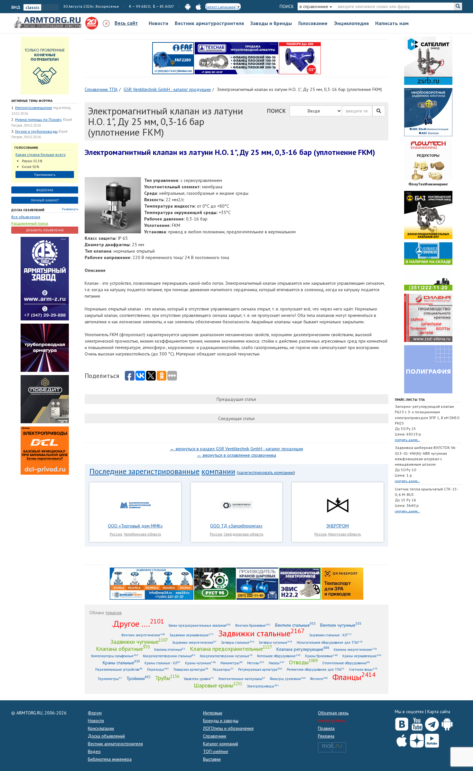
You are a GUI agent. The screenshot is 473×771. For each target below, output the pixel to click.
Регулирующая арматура (260, 669)
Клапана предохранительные (231, 648)
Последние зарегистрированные (144, 471)
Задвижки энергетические (194, 642)
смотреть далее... (407, 440)
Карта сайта (438, 711)
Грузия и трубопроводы (36, 131)
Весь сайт (126, 23)
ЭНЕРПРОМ (337, 526)
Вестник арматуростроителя (209, 23)
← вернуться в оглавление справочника (236, 455)
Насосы (276, 662)
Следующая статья (236, 418)
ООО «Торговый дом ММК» (135, 526)
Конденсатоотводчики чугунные (226, 655)
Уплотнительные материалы (241, 678)
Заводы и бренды (271, 23)
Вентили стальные (295, 625)
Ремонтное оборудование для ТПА (315, 669)
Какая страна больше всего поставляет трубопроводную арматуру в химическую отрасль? (41, 154)
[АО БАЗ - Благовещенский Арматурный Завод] (428, 215)
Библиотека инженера (110, 759)
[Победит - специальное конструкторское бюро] (45, 398)
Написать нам (392, 23)
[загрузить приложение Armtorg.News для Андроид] (187, 6)
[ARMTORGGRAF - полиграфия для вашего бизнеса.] (428, 369)
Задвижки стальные (261, 633)
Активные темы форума (31, 101)
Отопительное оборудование (346, 662)
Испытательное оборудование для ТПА (330, 642)
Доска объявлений (27, 210)
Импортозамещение (33, 107)
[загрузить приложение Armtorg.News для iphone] (198, 6)
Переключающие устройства (119, 669)
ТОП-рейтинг (215, 751)
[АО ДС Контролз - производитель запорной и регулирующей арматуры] (45, 347)
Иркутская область (344, 534)
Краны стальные (121, 662)
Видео (94, 751)
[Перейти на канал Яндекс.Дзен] (417, 739)
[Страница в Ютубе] (417, 723)
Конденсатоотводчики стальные (169, 655)
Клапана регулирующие (302, 649)
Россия (116, 534)
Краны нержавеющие (362, 655)
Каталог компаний (220, 744)
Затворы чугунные (275, 642)
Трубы (167, 678)
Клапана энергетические (355, 649)
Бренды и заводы (220, 720)
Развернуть (70, 209)
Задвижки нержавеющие (192, 634)
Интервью (212, 713)
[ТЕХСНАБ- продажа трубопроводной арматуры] (236, 58)
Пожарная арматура (190, 669)
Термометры (109, 678)
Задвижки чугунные (139, 641)
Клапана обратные (123, 648)
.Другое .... (138, 623)
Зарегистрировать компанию (266, 472)
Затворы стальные (237, 642)
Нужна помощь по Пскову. (38, 119)
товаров (114, 612)
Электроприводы (263, 686)
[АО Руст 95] (215, 583)
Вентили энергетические (143, 634)
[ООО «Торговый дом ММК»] (135, 505)
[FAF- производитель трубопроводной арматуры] (173, 58)
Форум (95, 713)
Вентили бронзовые (253, 625)
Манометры (231, 662)
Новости (158, 23)
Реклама (326, 736)
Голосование (313, 23)
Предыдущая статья (236, 399)
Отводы (303, 662)
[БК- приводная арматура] (45, 450)
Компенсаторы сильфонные (114, 655)
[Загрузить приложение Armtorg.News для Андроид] (447, 723)
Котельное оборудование (279, 655)
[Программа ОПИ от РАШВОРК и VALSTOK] (300, 58)
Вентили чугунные (340, 625)
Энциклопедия (351, 23)
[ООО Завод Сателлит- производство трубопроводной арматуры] (428, 60)
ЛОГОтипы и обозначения (228, 728)
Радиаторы (223, 669)
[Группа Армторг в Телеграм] (432, 723)
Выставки (212, 759)
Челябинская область (142, 534)
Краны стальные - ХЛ (162, 662)
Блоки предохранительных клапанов (200, 625)
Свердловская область (243, 534)
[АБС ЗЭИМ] (428, 112)
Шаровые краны (218, 685)
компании (218, 471)
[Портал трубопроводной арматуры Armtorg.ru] (48, 23)
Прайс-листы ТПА (410, 400)
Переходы (158, 669)
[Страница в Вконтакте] (402, 723)
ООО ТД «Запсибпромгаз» (236, 526)
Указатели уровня (199, 678)
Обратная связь (333, 713)
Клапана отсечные (169, 649)
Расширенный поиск (29, 223)
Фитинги (319, 678)
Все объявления (25, 216)
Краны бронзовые (321, 655)
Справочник (214, 736)
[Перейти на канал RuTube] (432, 739)
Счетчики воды (363, 669)
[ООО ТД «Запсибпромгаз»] (236, 505)
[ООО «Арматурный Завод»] (45, 278)
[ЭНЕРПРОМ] (337, 505)
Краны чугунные (200, 662)
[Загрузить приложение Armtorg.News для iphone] (402, 739)
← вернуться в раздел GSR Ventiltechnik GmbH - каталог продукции (236, 449)
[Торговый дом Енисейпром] (151, 583)
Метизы (255, 662)
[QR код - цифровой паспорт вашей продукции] (342, 583)
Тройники (138, 678)
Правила (326, 728)
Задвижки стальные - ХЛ (330, 634)
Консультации (101, 728)
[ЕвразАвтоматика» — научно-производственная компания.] (300, 583)
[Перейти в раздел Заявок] (45, 65)
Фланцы (354, 676)
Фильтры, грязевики (288, 678)
